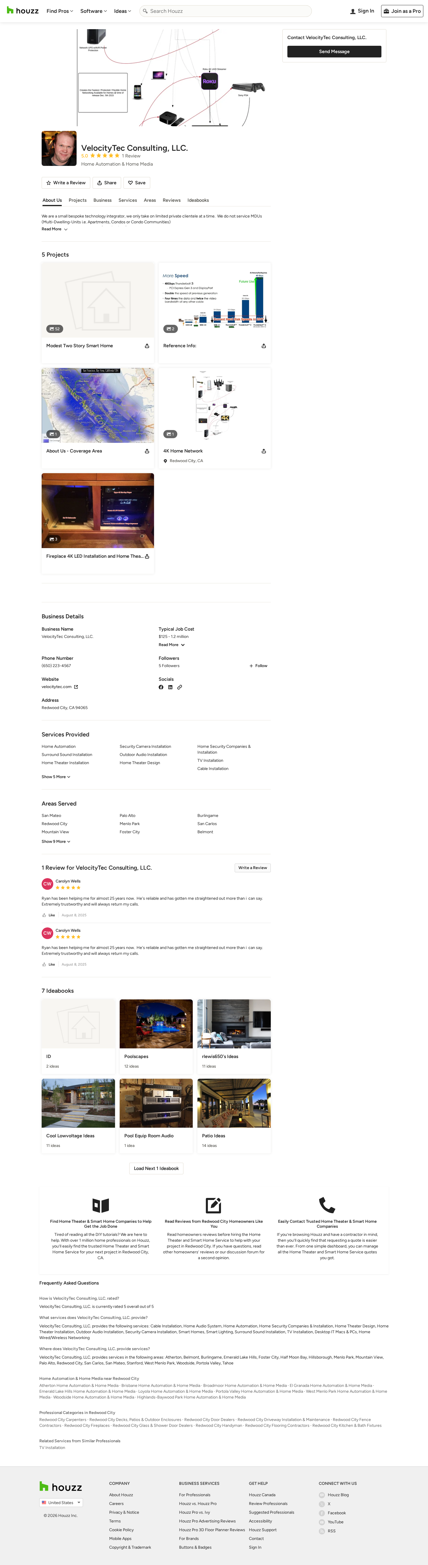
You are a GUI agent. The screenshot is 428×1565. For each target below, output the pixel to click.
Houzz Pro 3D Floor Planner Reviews (212, 1529)
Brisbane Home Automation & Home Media (160, 1385)
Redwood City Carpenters (62, 1419)
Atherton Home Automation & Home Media (79, 1385)
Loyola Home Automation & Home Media (175, 1391)
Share (110, 182)
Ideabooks (198, 200)
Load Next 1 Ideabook (156, 1168)
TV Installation (52, 1447)
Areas (150, 200)
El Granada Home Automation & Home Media (331, 1385)
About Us (52, 200)
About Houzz (121, 1494)
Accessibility (260, 1521)
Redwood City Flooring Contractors (277, 1425)
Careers (116, 1503)
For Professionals (195, 1494)
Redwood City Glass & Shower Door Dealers (153, 1425)
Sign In (255, 1547)
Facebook (337, 1512)
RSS (332, 1531)
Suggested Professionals (271, 1512)
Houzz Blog (338, 1494)
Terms (115, 1521)
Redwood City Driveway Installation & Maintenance (284, 1419)
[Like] (44, 915)
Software (91, 11)
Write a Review (252, 867)
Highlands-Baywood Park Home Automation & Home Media (191, 1397)
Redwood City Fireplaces (87, 1425)
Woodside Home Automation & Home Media (93, 1397)
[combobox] (225, 11)
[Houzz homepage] (23, 10)
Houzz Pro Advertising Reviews (207, 1521)
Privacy (115, 1512)
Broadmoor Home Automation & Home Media (245, 1385)
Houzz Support (263, 1529)
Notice (133, 1512)
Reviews (172, 200)
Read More (51, 229)
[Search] (145, 11)
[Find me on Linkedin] (170, 686)
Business (102, 200)
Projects (77, 200)
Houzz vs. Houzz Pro (198, 1503)
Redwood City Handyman (219, 1425)
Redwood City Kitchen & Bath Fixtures (347, 1425)
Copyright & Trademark (130, 1547)
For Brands (189, 1538)
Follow (261, 665)
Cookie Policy (121, 1529)
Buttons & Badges (195, 1547)
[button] (156, 901)
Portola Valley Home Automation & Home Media (259, 1391)
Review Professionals (268, 1503)
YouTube (336, 1522)
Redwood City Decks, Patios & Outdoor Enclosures (135, 1419)
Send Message (334, 51)
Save (140, 182)
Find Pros (58, 11)
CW (47, 884)
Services (128, 200)
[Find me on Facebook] (161, 686)
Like (52, 915)
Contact (256, 1538)
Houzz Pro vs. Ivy (194, 1512)
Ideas (120, 11)
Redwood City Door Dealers (209, 1419)
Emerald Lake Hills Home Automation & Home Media (87, 1391)
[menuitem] (60, 11)
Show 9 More (54, 841)
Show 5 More (54, 776)
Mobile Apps (120, 1538)
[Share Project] (147, 346)
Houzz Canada (262, 1494)
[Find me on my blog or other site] (179, 686)
